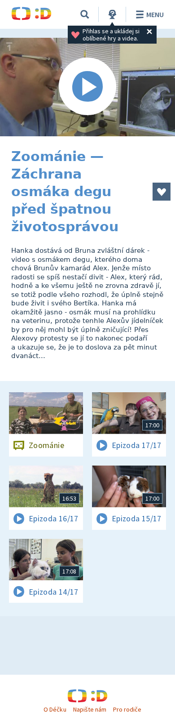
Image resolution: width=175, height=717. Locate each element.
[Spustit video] (87, 87)
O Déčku (55, 709)
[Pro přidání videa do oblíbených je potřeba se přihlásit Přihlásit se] (162, 192)
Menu (155, 14)
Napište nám (89, 709)
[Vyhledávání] (84, 14)
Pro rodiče (127, 709)
